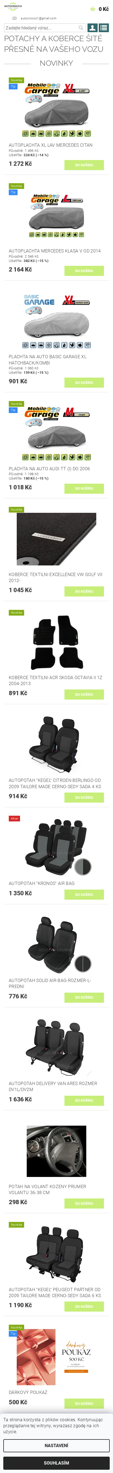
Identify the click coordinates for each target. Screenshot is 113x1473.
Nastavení (56, 1445)
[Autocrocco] (13, 7)
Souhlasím (56, 1463)
